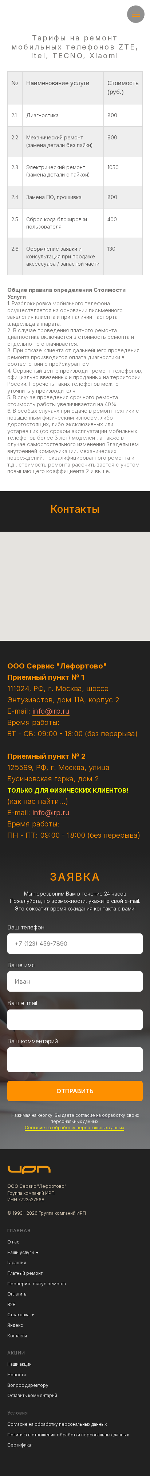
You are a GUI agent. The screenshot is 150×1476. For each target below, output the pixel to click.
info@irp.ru (51, 711)
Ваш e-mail (22, 1444)
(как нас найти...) (37, 801)
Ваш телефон (25, 1369)
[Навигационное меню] (136, 14)
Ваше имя (21, 1406)
